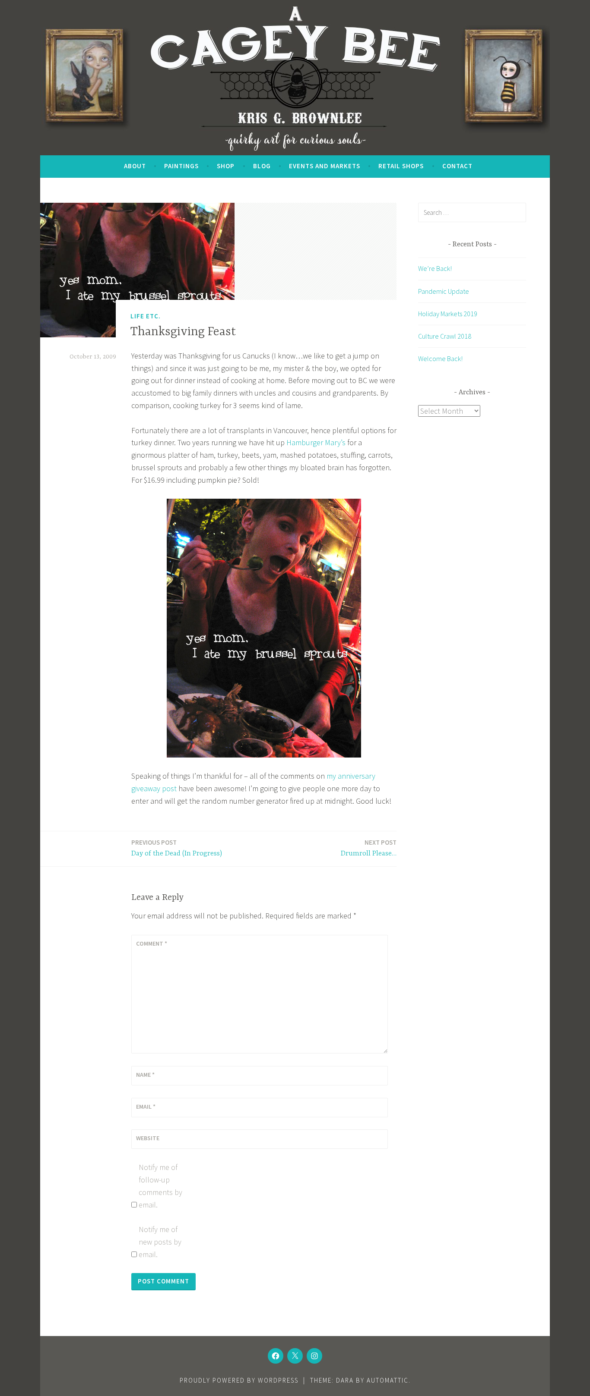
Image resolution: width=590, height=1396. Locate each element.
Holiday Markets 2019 (447, 313)
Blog (262, 166)
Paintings (181, 166)
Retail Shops (401, 166)
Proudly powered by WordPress (239, 1380)
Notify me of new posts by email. (160, 1241)
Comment (151, 943)
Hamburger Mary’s (316, 442)
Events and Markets (324, 166)
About (135, 166)
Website (147, 1138)
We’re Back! (435, 268)
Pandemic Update (443, 291)
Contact (457, 166)
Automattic (388, 1380)
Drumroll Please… (369, 848)
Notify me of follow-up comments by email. (160, 1185)
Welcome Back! (440, 358)
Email (145, 1106)
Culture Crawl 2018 (444, 336)
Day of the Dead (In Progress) (176, 848)
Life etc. (145, 316)
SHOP (226, 166)
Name (145, 1074)
